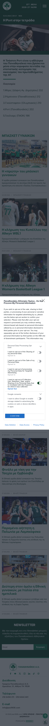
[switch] (39, 352)
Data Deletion (10, 425)
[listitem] (24, 346)
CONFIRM (14, 416)
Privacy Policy (38, 425)
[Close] (44, 301)
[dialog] (24, 363)
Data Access (24, 425)
